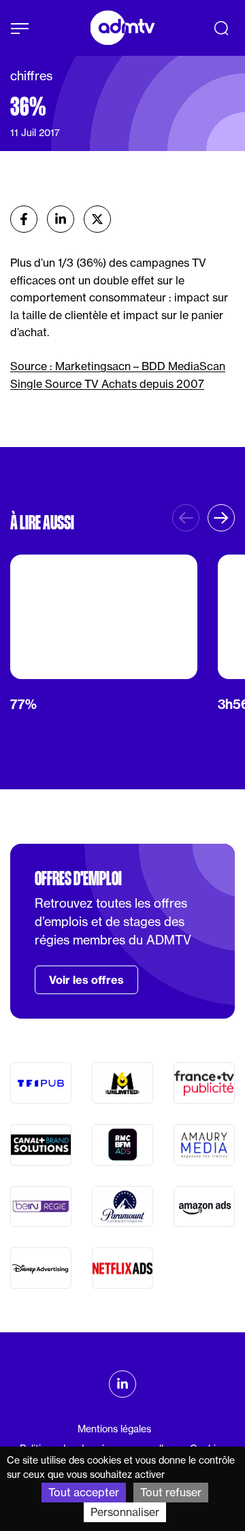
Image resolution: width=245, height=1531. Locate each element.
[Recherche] (221, 28)
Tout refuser (170, 1492)
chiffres (31, 76)
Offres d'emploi (78, 878)
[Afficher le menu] (19, 28)
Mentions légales (114, 1429)
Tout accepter (83, 1492)
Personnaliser (125, 1512)
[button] (221, 517)
